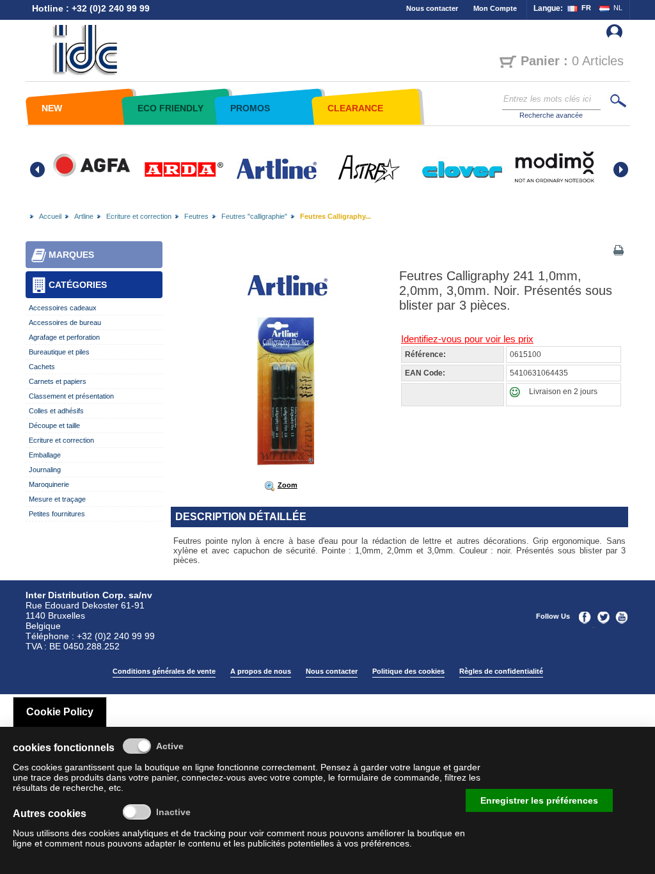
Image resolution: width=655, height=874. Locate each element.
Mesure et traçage (57, 499)
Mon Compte (495, 8)
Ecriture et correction (138, 216)
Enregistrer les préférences (539, 800)
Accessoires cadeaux (63, 308)
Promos (250, 108)
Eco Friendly (170, 108)
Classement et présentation (71, 396)
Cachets (42, 366)
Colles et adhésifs (56, 411)
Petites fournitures (57, 514)
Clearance (355, 108)
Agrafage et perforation (64, 337)
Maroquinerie (49, 484)
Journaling (45, 469)
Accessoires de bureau (65, 322)
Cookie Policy (59, 711)
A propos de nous (260, 671)
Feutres (196, 216)
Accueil (50, 216)
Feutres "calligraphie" (254, 216)
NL (617, 8)
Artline (83, 216)
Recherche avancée (551, 115)
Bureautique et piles (59, 352)
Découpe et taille (54, 425)
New (52, 108)
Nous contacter (432, 8)
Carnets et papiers (57, 381)
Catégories (78, 285)
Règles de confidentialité (501, 671)
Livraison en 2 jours (563, 391)
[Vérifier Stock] (518, 394)
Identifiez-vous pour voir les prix (467, 338)
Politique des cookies (408, 671)
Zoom (287, 485)
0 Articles (572, 61)
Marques (71, 255)
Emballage (45, 455)
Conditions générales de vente (164, 671)
